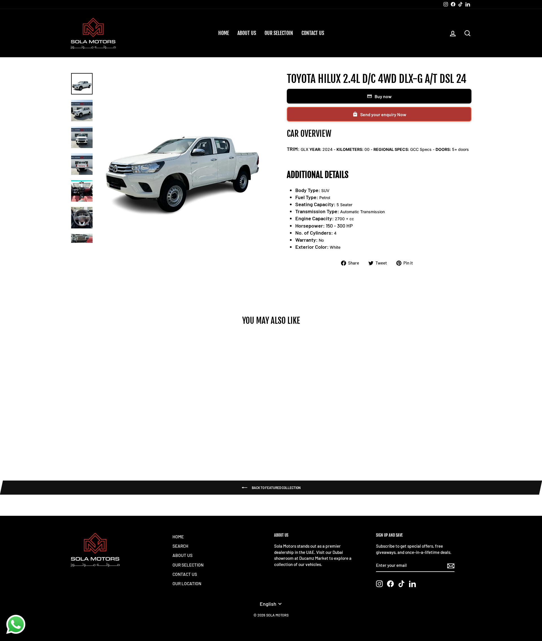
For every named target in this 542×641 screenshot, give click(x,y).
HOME (223, 33)
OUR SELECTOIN (279, 33)
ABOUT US (246, 33)
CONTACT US (312, 33)
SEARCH (180, 546)
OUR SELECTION (188, 564)
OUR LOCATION (186, 583)
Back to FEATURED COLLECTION (276, 488)
